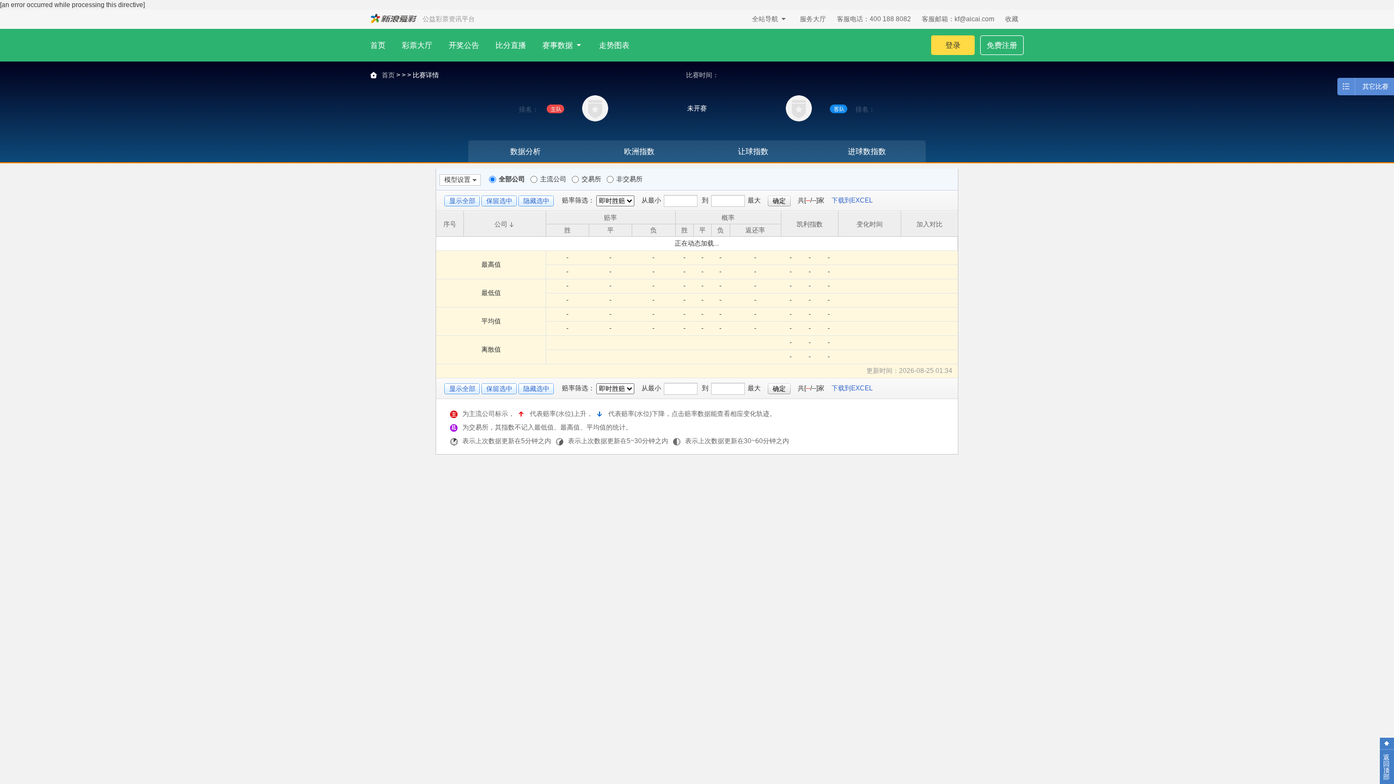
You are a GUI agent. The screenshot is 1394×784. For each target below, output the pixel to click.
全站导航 (765, 19)
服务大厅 (813, 19)
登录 (953, 45)
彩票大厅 (417, 45)
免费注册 (1002, 45)
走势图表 (614, 45)
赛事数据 (557, 45)
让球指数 (753, 151)
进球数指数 (867, 151)
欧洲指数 (639, 151)
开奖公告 (464, 45)
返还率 (755, 230)
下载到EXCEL (852, 200)
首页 (378, 45)
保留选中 (499, 201)
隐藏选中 (536, 201)
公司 (501, 224)
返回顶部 (1386, 767)
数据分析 (525, 151)
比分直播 (511, 45)
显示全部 (462, 201)
